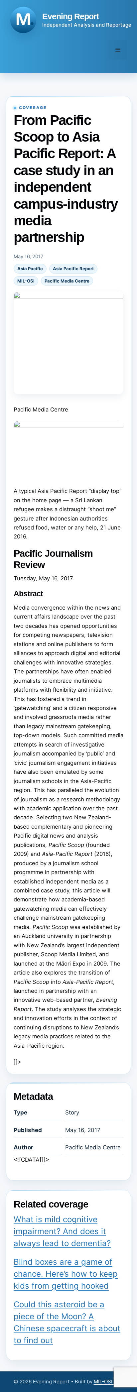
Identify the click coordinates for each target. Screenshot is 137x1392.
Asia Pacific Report (73, 268)
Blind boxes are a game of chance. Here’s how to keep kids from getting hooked (66, 1274)
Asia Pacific (30, 268)
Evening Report (70, 16)
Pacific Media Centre (67, 281)
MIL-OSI (26, 281)
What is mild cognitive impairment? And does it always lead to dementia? (62, 1231)
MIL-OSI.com (109, 1381)
